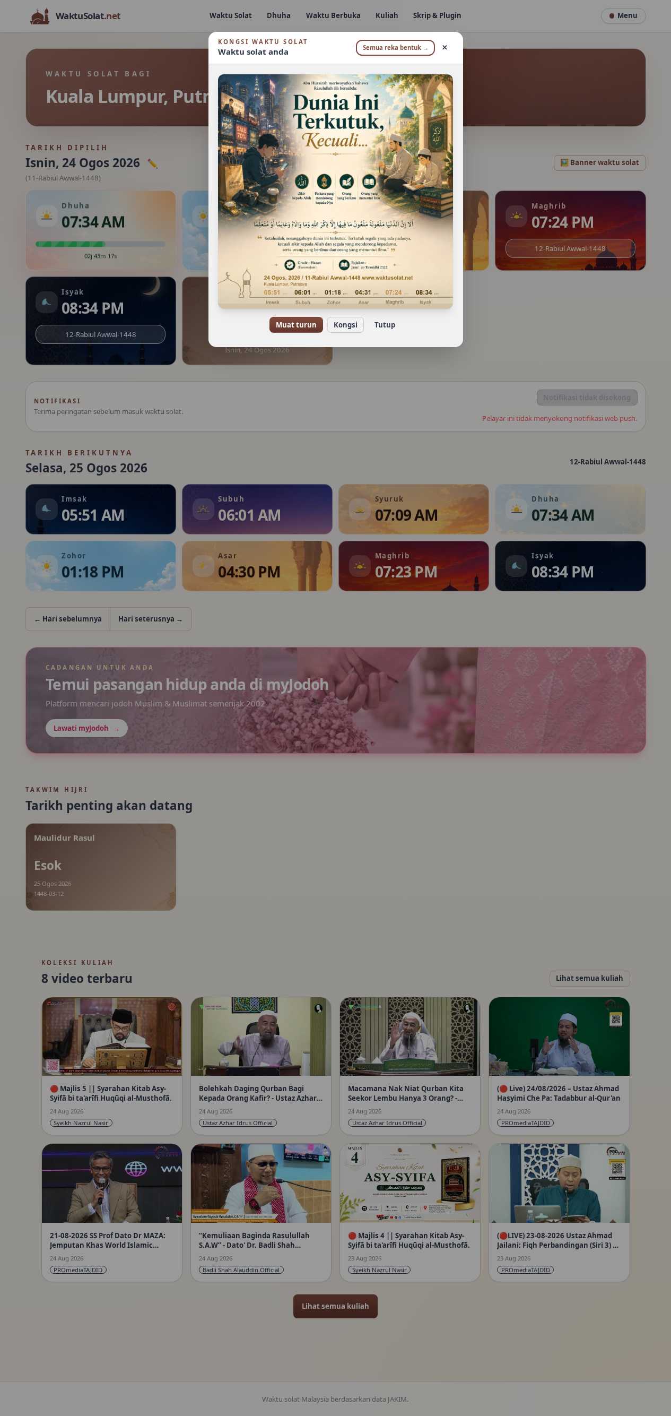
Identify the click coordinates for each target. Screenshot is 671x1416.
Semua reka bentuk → (396, 47)
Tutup (384, 325)
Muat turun (296, 325)
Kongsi (346, 325)
